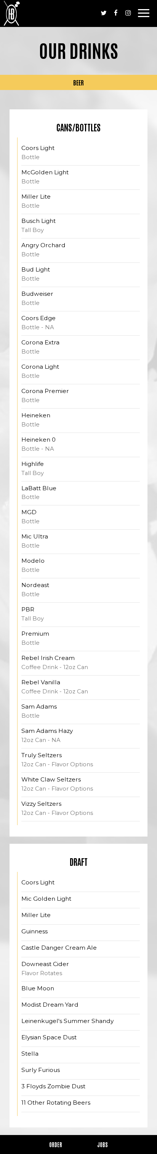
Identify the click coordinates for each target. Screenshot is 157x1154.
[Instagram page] (128, 13)
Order (55, 1144)
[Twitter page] (104, 13)
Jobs (102, 1144)
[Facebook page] (116, 13)
